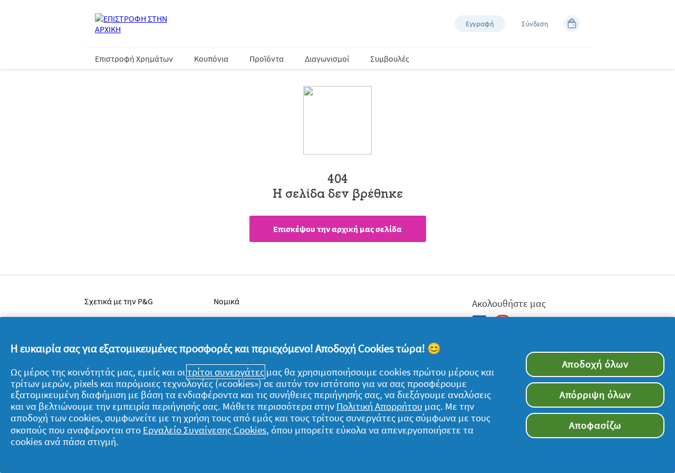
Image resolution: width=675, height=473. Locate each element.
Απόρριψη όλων (595, 395)
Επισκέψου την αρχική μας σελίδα (337, 229)
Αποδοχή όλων (595, 364)
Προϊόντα (266, 58)
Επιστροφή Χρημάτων (134, 58)
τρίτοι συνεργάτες (225, 371)
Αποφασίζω (595, 425)
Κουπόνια (211, 58)
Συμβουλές (389, 58)
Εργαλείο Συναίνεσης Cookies (204, 429)
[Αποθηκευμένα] (572, 23)
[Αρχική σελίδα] (137, 23)
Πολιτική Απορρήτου (379, 406)
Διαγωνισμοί (327, 58)
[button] (480, 23)
